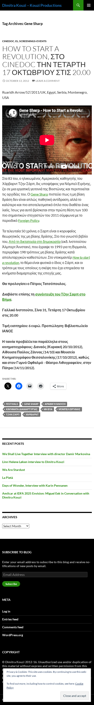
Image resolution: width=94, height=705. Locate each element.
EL (16, 41)
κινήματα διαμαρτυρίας (22, 409)
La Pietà (7, 477)
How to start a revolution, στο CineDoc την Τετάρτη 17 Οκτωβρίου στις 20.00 (46, 60)
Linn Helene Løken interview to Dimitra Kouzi (33, 462)
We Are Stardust (13, 470)
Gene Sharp (39, 194)
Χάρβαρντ (32, 414)
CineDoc (8, 41)
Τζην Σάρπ (12, 414)
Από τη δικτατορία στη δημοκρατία (35, 241)
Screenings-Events (33, 41)
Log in (6, 611)
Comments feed (12, 627)
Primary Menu (89, 5)
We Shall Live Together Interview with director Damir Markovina (46, 454)
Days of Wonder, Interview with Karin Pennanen (35, 485)
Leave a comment (48, 80)
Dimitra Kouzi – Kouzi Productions (32, 5)
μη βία (48, 409)
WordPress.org (12, 635)
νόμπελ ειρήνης (69, 409)
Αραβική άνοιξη (55, 403)
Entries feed (10, 619)
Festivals (12, 403)
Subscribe (11, 584)
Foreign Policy (28, 220)
